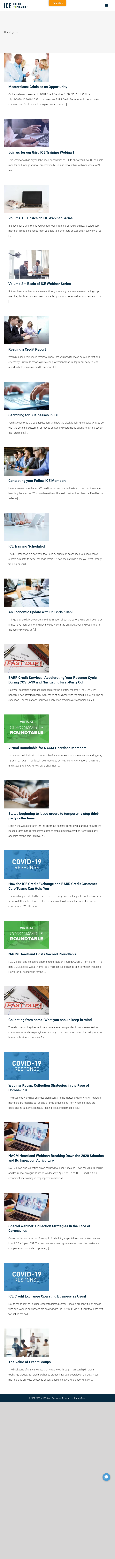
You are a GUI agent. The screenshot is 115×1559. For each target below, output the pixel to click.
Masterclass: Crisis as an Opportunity (37, 87)
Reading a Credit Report (27, 349)
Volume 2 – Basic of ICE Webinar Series (39, 284)
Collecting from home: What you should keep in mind (50, 1020)
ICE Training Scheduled (26, 546)
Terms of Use (67, 1398)
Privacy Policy (80, 1398)
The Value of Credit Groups (29, 1362)
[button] (106, 1477)
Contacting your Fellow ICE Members (37, 481)
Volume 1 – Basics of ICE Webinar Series (40, 218)
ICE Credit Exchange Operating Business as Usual (47, 1296)
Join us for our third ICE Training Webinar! (41, 152)
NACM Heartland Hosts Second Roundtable (42, 954)
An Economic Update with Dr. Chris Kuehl (40, 612)
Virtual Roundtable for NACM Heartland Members (47, 748)
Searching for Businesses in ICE (33, 415)
